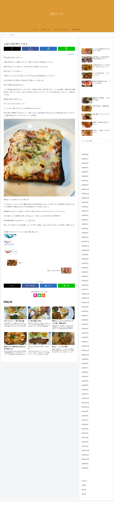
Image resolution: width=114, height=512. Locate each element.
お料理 (7, 277)
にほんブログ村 (9, 244)
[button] (109, 141)
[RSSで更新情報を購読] (43, 295)
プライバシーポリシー (95, 506)
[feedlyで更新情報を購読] (39, 295)
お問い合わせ (107, 506)
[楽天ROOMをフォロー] (35, 295)
